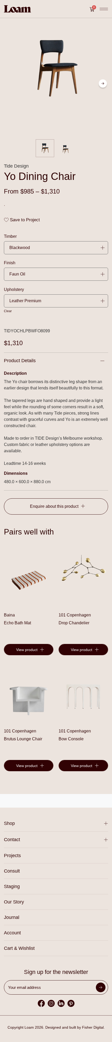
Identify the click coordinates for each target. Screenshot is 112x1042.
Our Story (14, 902)
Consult (12, 871)
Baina (9, 615)
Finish (9, 263)
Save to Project (24, 219)
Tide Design (16, 166)
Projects (12, 855)
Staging (12, 886)
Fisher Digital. (93, 1027)
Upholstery (14, 290)
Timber (10, 236)
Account (12, 932)
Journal (11, 917)
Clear (8, 311)
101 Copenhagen (75, 615)
